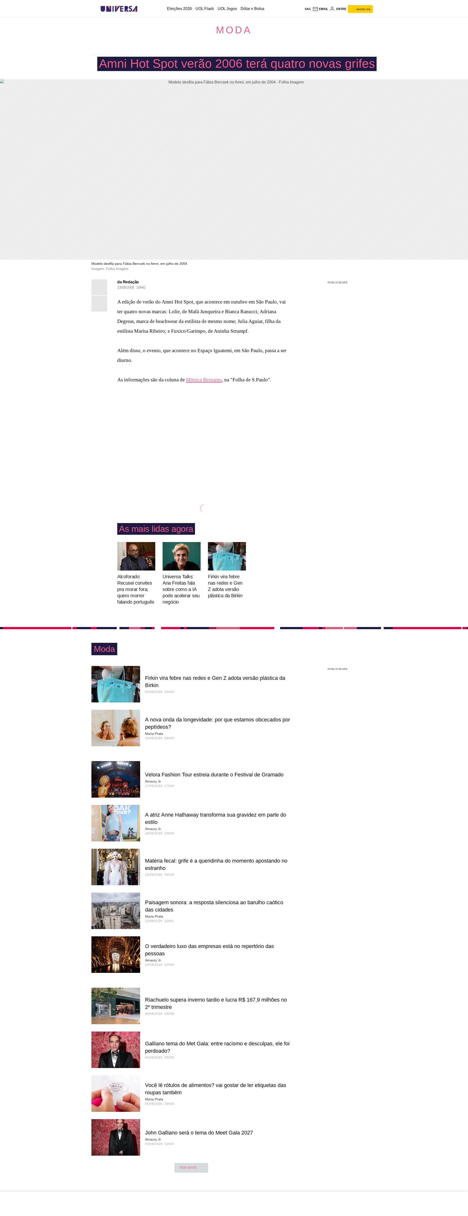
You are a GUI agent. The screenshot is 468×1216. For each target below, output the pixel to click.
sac (308, 9)
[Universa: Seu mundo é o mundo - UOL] (119, 9)
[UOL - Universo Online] (141, 9)
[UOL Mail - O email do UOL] (320, 9)
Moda (234, 30)
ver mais (188, 1168)
